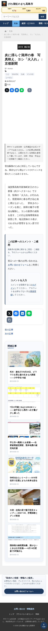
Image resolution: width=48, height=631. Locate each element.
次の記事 (9, 333)
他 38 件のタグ (10, 81)
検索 (42, 16)
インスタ (30, 74)
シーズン (9, 77)
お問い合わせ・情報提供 (24, 608)
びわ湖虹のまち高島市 (27, 625)
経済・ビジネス (28, 23)
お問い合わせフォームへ (24, 591)
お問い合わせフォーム (18, 264)
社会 (16, 23)
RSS (37, 614)
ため (22, 74)
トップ (5, 23)
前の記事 (9, 329)
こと (7, 74)
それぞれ (15, 74)
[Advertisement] (24, 117)
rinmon (10, 68)
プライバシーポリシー (24, 614)
